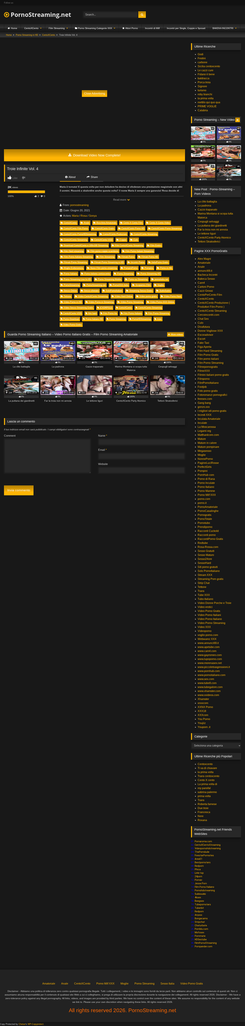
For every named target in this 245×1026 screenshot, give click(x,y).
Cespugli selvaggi (208, 221)
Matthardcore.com (208, 434)
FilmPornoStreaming (206, 943)
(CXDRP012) (106, 307)
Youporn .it (204, 727)
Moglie (202, 454)
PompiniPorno (131, 268)
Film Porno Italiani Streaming (140, 251)
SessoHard (204, 563)
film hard (92, 313)
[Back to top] (234, 1016)
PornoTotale (205, 519)
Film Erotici (155, 245)
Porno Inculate (206, 482)
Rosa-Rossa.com (208, 547)
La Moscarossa (207, 426)
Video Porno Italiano (210, 619)
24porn (198, 876)
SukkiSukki (165, 290)
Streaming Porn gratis (210, 579)
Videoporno (205, 631)
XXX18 (202, 711)
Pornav (198, 880)
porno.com (204, 498)
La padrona (204, 205)
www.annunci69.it (208, 643)
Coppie (123, 239)
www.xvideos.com (208, 695)
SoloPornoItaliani (114, 290)
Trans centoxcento (208, 776)
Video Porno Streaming (132, 302)
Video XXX (204, 627)
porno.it (202, 502)
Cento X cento (206, 780)
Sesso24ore (205, 559)
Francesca (204, 812)
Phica (198, 869)
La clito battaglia (207, 201)
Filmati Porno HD (150, 256)
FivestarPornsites (204, 855)
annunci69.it (205, 270)
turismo (202, 90)
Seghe (161, 285)
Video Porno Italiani (209, 615)
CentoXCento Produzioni (115, 234)
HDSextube (201, 939)
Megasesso (204, 450)
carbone (202, 62)
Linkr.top (199, 873)
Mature (202, 438)
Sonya (93, 215)
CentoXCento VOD (103, 239)
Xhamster (203, 699)
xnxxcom (203, 703)
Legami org (204, 430)
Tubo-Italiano (205, 599)
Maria (75, 215)
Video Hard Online (123, 296)
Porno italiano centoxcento (97, 273)
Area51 (198, 859)
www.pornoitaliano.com (211, 675)
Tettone (67, 296)
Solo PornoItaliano (209, 571)
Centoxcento (205, 764)
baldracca (203, 78)
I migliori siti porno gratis (212, 410)
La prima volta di (207, 784)
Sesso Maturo (206, 555)
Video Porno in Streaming (101, 302)
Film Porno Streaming (158, 313)
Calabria (203, 110)
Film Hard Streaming (210, 350)
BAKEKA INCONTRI (222, 28)
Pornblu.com (201, 929)
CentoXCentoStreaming (207, 845)
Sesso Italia (167, 983)
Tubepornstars (203, 904)
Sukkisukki (200, 894)
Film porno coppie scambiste (104, 251)
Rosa (84, 215)
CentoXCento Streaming (145, 234)
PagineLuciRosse (208, 462)
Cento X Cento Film (133, 222)
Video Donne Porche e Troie (214, 603)
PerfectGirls (205, 466)
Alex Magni (204, 258)
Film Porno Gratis (208, 354)
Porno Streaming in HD (27, 35)
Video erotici (205, 607)
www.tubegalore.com (210, 687)
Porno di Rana (206, 478)
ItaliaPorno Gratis (160, 262)
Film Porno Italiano (133, 313)
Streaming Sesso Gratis (140, 290)
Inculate (202, 422)
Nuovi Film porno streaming (103, 268)
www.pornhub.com (209, 671)
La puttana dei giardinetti (212, 225)
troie (159, 319)
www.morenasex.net (210, 663)
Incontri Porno (137, 262)
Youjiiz (202, 723)
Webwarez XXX (207, 639)
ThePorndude (202, 852)
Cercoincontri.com (208, 314)
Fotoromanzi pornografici (212, 394)
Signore (202, 86)
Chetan (22, 1024)
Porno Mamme (206, 490)
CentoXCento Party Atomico (214, 237)
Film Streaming (57, 28)
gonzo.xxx (204, 406)
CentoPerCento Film (210, 294)
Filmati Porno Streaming (75, 262)
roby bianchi (205, 94)
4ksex (198, 897)
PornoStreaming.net (40, 15)
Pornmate (200, 936)
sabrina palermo (207, 792)
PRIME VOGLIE (207, 106)
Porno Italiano (70, 273)
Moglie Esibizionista (73, 268)
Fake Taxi (203, 342)
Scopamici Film (143, 285)
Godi (200, 54)
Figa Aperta (204, 346)
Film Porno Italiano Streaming (78, 256)
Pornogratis (204, 515)
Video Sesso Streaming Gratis (78, 307)
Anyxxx (198, 915)
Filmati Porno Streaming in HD (109, 262)
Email (102, 449)
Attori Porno (131, 28)
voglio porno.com (208, 635)
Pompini (203, 470)
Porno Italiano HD (94, 319)
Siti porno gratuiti (208, 567)
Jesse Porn (201, 883)
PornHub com (206, 474)
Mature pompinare (208, 446)
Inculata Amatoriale (209, 418)
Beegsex (199, 901)
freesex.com (205, 398)
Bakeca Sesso (206, 278)
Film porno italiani (208, 358)
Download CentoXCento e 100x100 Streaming (86, 245)
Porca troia (204, 82)
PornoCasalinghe (208, 510)
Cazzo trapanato (207, 209)
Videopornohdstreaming (208, 848)
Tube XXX (204, 595)
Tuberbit (199, 908)
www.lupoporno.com (210, 659)
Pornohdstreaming (205, 890)
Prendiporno (205, 527)
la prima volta (206, 98)
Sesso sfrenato (91, 290)
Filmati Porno (128, 256)
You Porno (204, 719)
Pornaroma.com (203, 841)
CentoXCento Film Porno (76, 228)
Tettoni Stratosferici (209, 241)
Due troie (203, 808)
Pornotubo (204, 523)
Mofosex (199, 932)
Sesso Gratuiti (206, 551)
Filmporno (204, 378)
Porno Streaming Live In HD (77, 279)
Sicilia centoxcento (209, 66)
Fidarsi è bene (206, 74)
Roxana (202, 820)
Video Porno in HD (73, 302)
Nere (201, 816)
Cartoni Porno (206, 286)
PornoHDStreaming (141, 319)
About (72, 177)
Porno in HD (166, 268)
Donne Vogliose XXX (210, 330)
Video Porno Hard (172, 296)
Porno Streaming (125, 273)
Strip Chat (204, 583)
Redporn (199, 866)
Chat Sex (203, 318)
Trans (201, 591)
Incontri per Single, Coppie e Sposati (186, 28)
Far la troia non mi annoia (213, 229)
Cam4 (201, 282)
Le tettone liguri (207, 233)
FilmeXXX (204, 370)
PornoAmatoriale (208, 506)
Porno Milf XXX (207, 494)
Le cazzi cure (205, 70)
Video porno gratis (148, 296)
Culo (136, 239)
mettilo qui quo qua (209, 102)
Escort (201, 338)
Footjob (202, 386)
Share (94, 177)
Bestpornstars (202, 862)
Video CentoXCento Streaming (93, 296)
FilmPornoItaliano (208, 382)
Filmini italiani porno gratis (213, 374)
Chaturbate (201, 925)
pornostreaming (79, 205)
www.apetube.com (209, 647)
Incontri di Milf (152, 28)
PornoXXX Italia (120, 285)
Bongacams (201, 918)
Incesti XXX (205, 414)
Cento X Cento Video (160, 222)
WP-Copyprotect (36, 1024)
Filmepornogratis (208, 366)
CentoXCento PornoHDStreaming (80, 234)
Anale (86, 222)
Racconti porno (207, 535)
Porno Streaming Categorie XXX (95, 28)
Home (14, 28)
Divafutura (204, 326)
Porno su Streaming (138, 279)
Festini (202, 58)
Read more (120, 199)
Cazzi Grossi (205, 290)
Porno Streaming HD (150, 273)
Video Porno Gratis (72, 324)
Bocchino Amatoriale (106, 222)
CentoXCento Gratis (104, 228)
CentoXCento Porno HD (133, 228)
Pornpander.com (203, 946)
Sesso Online (70, 290)
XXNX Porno (205, 707)
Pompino (149, 268)
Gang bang (204, 402)
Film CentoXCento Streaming (129, 245)
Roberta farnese (207, 804)
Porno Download (71, 319)
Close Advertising (94, 93)
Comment (10, 435)
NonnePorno (205, 458)
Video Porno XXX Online (162, 302)
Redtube (203, 543)
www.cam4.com (207, 651)
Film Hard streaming (73, 251)
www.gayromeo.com (210, 655)
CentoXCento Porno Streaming (166, 228)
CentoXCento (31, 28)
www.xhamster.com (209, 691)
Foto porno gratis (208, 390)
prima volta (204, 796)
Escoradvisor (205, 334)
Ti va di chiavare (207, 768)
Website (103, 464)
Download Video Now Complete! (96, 155)
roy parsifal (204, 788)
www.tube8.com (207, 683)
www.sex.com (206, 679)
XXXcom (203, 715)
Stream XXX (205, 575)
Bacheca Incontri (208, 274)
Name (102, 435)
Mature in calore (207, 442)
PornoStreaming (71, 285)
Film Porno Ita (110, 313)
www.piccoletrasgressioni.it (214, 667)
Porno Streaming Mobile (109, 279)
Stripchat (200, 922)
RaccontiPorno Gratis (210, 539)
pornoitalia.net (161, 279)
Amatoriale (204, 262)
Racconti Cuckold (208, 531)
